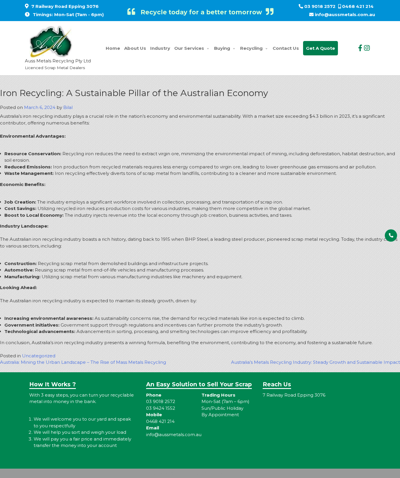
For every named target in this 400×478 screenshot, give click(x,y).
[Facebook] (360, 48)
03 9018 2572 (320, 6)
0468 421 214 (358, 6)
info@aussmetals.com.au (345, 14)
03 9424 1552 (160, 408)
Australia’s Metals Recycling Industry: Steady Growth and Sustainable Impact (315, 362)
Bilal (68, 107)
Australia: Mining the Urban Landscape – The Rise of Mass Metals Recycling (83, 362)
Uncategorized (38, 355)
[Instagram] (367, 48)
